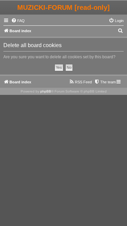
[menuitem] (18, 21)
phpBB (45, 91)
